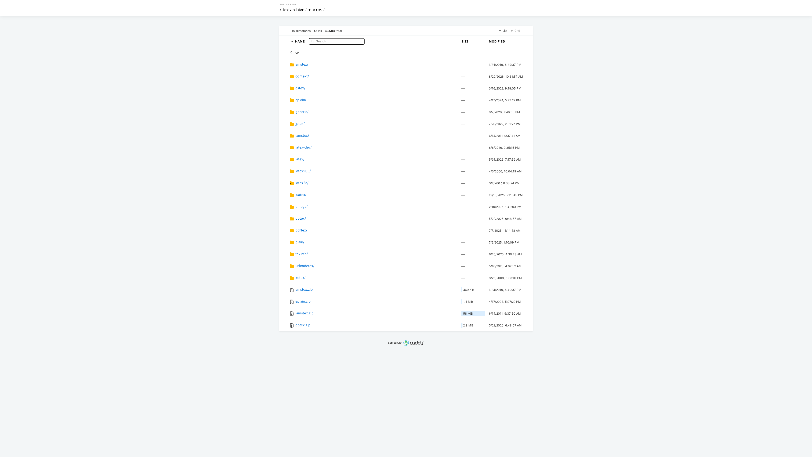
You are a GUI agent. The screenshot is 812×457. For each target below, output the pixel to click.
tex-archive (293, 9)
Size (465, 41)
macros (314, 9)
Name (300, 41)
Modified (497, 41)
